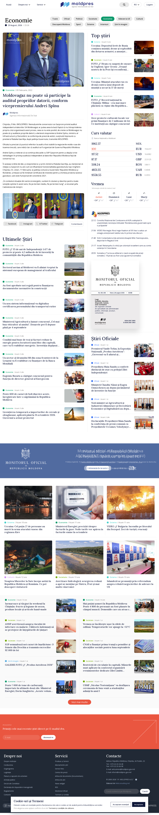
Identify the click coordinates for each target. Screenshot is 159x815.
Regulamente (9, 791)
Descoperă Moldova (61, 24)
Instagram (27, 224)
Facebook (12, 224)
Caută (145, 791)
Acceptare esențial (121, 804)
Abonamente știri (61, 765)
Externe (90, 24)
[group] (122, 47)
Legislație (7, 772)
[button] (149, 55)
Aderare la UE (124, 19)
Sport (78, 24)
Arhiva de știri (60, 780)
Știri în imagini (121, 24)
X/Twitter (43, 224)
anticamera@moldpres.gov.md (123, 769)
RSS (56, 787)
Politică (79, 19)
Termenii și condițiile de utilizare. (61, 808)
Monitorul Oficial (61, 791)
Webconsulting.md (122, 783)
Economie (18, 20)
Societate (93, 19)
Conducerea (8, 765)
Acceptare (138, 804)
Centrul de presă (61, 772)
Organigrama (9, 769)
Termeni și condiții (62, 795)
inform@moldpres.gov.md (121, 772)
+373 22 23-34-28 (116, 764)
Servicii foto (59, 769)
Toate (55, 19)
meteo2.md (111, 188)
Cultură (139, 19)
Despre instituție (10, 761)
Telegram (58, 224)
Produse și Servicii (62, 761)
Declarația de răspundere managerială (18, 787)
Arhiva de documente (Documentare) (69, 776)
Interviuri (104, 24)
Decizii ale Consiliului (11, 783)
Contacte (7, 795)
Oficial (67, 19)
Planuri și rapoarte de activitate (15, 776)
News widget (60, 783)
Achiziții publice (9, 780)
